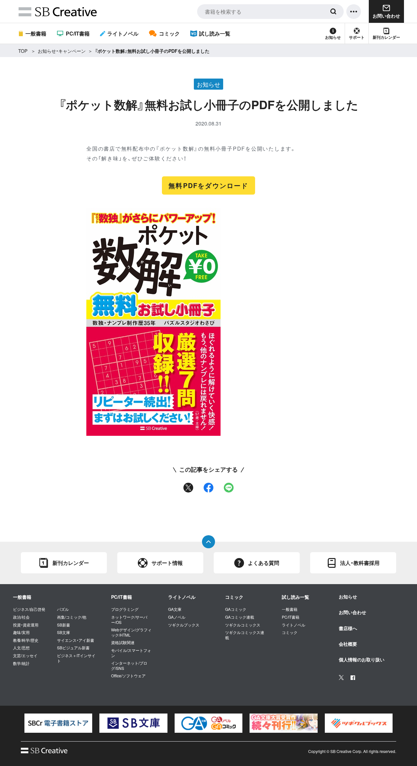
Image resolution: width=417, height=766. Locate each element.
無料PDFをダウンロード (208, 185)
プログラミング (124, 609)
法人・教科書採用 (360, 563)
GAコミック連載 (239, 617)
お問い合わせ (352, 612)
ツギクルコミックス (242, 624)
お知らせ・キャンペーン (62, 51)
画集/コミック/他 (71, 617)
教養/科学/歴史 (25, 640)
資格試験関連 (123, 642)
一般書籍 (35, 33)
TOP (22, 51)
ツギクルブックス (183, 624)
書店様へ (348, 628)
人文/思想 (21, 647)
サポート (357, 37)
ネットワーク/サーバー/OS (129, 619)
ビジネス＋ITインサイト (76, 658)
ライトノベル (122, 33)
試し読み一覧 (214, 33)
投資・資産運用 (25, 624)
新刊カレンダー (386, 37)
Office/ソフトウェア (128, 675)
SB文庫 (63, 632)
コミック (169, 33)
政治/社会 (21, 617)
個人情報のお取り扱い (361, 659)
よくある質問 (263, 563)
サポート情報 (167, 563)
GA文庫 (174, 609)
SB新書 (63, 624)
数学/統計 (21, 663)
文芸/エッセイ (25, 655)
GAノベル (176, 617)
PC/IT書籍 (77, 33)
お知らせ (333, 37)
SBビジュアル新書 (73, 647)
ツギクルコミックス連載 (244, 635)
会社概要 (348, 644)
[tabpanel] (58, 723)
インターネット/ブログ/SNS (129, 665)
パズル (63, 609)
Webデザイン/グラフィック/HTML (131, 632)
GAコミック (235, 609)
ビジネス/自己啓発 (29, 609)
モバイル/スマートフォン (131, 653)
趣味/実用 (21, 632)
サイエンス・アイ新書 (75, 640)
